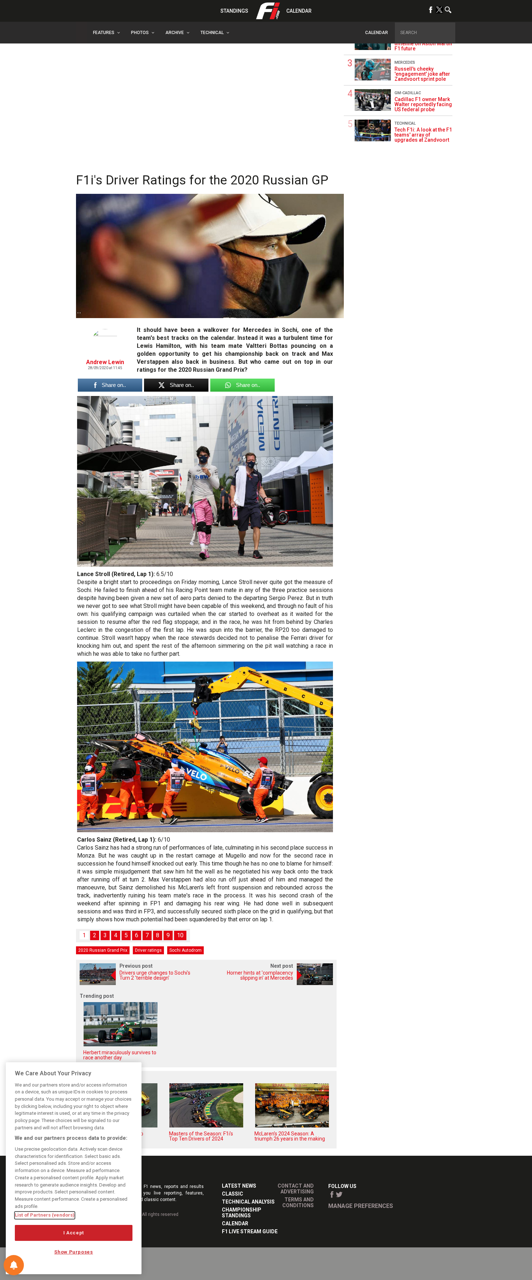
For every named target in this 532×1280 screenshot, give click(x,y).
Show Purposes (73, 1252)
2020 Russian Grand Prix (102, 950)
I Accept (73, 1232)
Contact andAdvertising (296, 1188)
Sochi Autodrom (185, 950)
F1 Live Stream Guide (250, 1231)
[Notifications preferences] (14, 1265)
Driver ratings (148, 950)
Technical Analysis (248, 1202)
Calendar (299, 11)
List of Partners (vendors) (45, 1215)
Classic (232, 1194)
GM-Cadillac (407, 93)
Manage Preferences (360, 1205)
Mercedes (404, 62)
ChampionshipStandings (241, 1212)
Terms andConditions (298, 1202)
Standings (234, 11)
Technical (405, 123)
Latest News (239, 1186)
